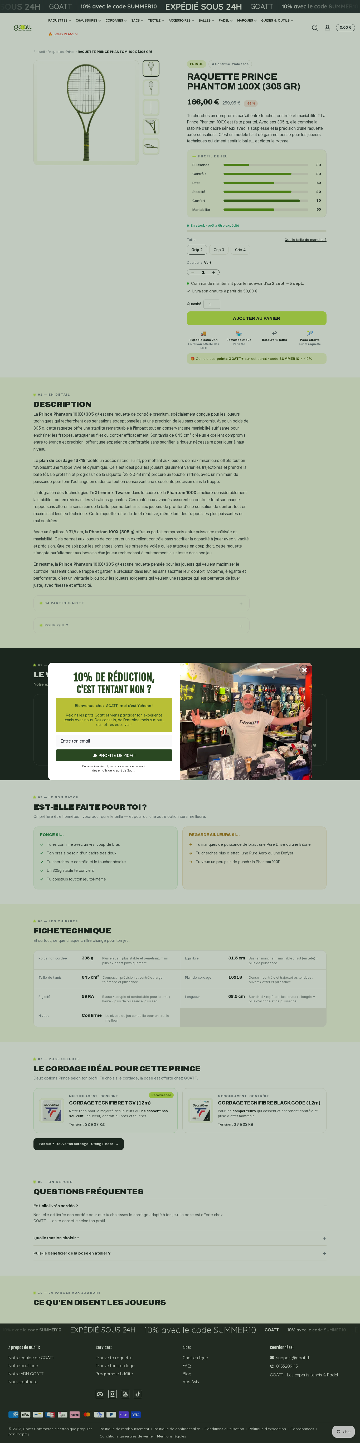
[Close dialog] (304, 670)
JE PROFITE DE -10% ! (114, 755)
